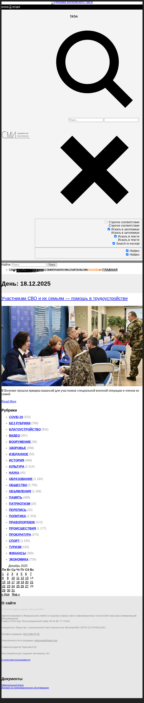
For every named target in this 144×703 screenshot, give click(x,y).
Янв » (16, 594)
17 (13, 582)
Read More (9, 401)
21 (31, 582)
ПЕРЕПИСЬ (17, 509)
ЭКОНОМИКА (18, 559)
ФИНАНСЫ (17, 553)
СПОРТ (14, 540)
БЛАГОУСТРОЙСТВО (25, 429)
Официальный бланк (13, 685)
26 (22, 586)
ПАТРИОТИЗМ (19, 503)
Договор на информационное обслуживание (25, 687)
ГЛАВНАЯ (110, 269)
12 (22, 578)
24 (13, 586)
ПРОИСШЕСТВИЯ (22, 528)
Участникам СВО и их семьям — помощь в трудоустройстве (65, 298)
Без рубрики (20, 423)
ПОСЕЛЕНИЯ (26, 271)
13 (26, 578)
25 (18, 586)
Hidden (135, 250)
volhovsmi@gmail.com (45, 640)
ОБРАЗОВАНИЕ (21, 479)
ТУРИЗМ (15, 547)
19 (22, 582)
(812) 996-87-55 (31, 634)
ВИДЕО (14, 435)
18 (18, 582)
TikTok (74, 16)
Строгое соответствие (124, 222)
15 (3, 582)
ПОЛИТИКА (17, 516)
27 (26, 586)
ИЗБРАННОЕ (18, 454)
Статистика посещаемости (16, 660)
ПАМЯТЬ (15, 497)
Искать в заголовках (125, 229)
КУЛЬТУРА (16, 466)
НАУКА (14, 472)
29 (3, 590)
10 (13, 578)
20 (26, 582)
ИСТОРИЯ (16, 460)
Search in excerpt (128, 243)
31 (13, 590)
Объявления (20, 491)
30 (8, 590)
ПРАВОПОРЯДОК (22, 522)
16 (8, 582)
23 (8, 586)
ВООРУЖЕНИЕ (20, 441)
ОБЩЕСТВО (18, 485)
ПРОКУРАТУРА (20, 534)
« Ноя (6, 594)
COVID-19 (16, 417)
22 (3, 586)
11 (18, 578)
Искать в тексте (129, 236)
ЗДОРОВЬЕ (17, 448)
